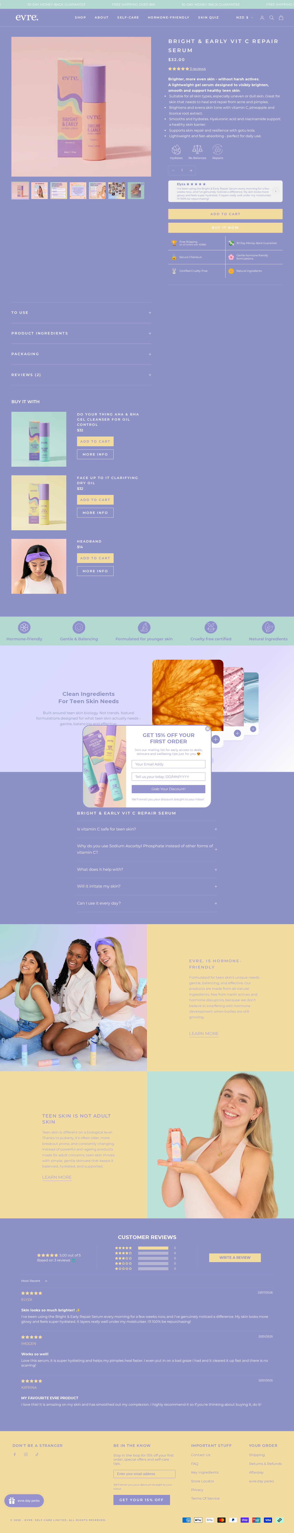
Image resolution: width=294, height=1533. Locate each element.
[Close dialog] (208, 729)
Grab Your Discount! (169, 789)
